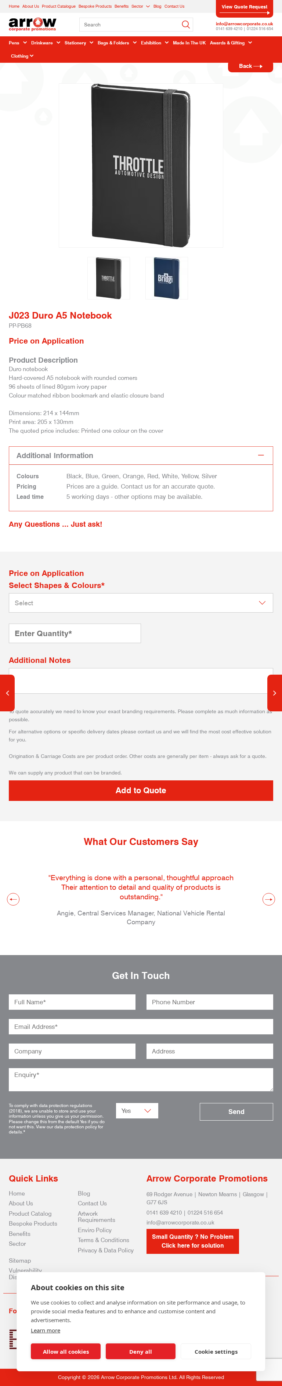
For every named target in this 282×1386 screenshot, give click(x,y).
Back (246, 66)
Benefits (122, 6)
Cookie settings (216, 1351)
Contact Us (174, 6)
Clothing (19, 56)
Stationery (75, 43)
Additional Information (55, 455)
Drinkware (42, 43)
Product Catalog (30, 1213)
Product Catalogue (59, 6)
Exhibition (151, 43)
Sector (137, 6)
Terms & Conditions (103, 1240)
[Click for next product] (274, 693)
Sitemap (20, 1260)
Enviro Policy (95, 1230)
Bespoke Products (95, 6)
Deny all (140, 1351)
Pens (14, 43)
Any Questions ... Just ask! (55, 524)
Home (14, 6)
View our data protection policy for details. (56, 1129)
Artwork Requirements (96, 1217)
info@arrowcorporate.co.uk (244, 23)
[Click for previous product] (7, 693)
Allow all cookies (66, 1351)
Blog (157, 6)
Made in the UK (189, 43)
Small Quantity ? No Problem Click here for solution (193, 1241)
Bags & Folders (113, 43)
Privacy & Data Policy (106, 1250)
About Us (30, 6)
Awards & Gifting (227, 43)
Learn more (45, 1330)
